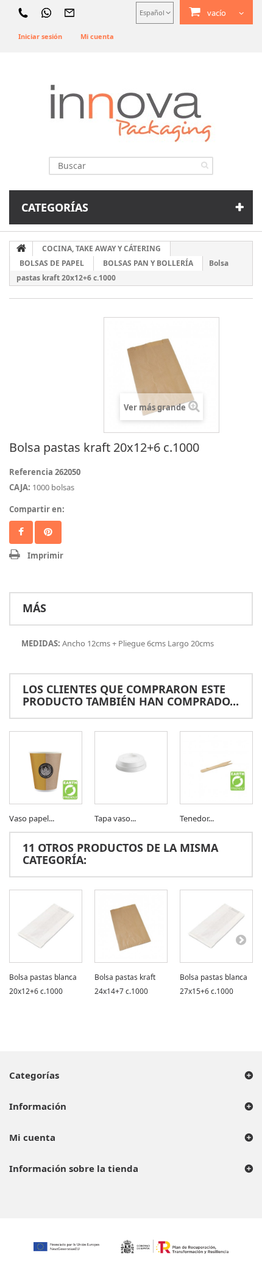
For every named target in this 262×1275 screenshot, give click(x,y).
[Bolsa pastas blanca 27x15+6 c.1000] (216, 926)
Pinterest (48, 532)
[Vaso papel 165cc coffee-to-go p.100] (45, 767)
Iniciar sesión (40, 36)
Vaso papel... (31, 818)
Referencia (31, 471)
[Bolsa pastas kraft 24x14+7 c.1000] (131, 926)
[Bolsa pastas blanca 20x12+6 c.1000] (45, 926)
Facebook (21, 532)
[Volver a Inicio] (21, 248)
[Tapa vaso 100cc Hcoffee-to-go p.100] (131, 767)
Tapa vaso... (115, 818)
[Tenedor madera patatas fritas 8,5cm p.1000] (216, 767)
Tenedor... (197, 818)
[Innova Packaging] (131, 112)
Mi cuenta (97, 36)
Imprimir (45, 555)
